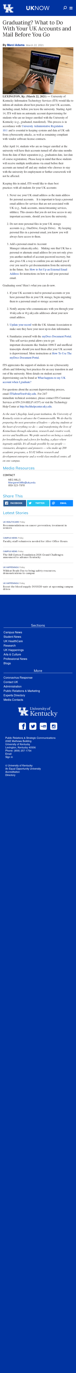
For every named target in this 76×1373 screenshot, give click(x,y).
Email (8, 753)
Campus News (13, 632)
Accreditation (12, 771)
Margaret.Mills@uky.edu (22, 482)
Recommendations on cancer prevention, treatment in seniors (35, 526)
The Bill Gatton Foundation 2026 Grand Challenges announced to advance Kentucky (33, 556)
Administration (13, 686)
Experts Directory (14, 695)
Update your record (20, 324)
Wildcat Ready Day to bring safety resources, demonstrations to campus (29, 572)
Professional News (15, 659)
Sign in (9, 757)
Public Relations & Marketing (22, 691)
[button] (71, 8)
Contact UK (11, 682)
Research (10, 645)
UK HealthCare (13, 641)
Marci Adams (16, 45)
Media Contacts (13, 700)
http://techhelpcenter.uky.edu (36, 406)
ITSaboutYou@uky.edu (23, 393)
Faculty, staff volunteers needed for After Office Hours (35, 541)
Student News (12, 637)
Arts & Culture (12, 654)
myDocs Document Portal (56, 336)
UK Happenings (14, 650)
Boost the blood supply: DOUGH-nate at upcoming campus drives (38, 588)
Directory (10, 775)
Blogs (7, 663)
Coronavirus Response (18, 677)
